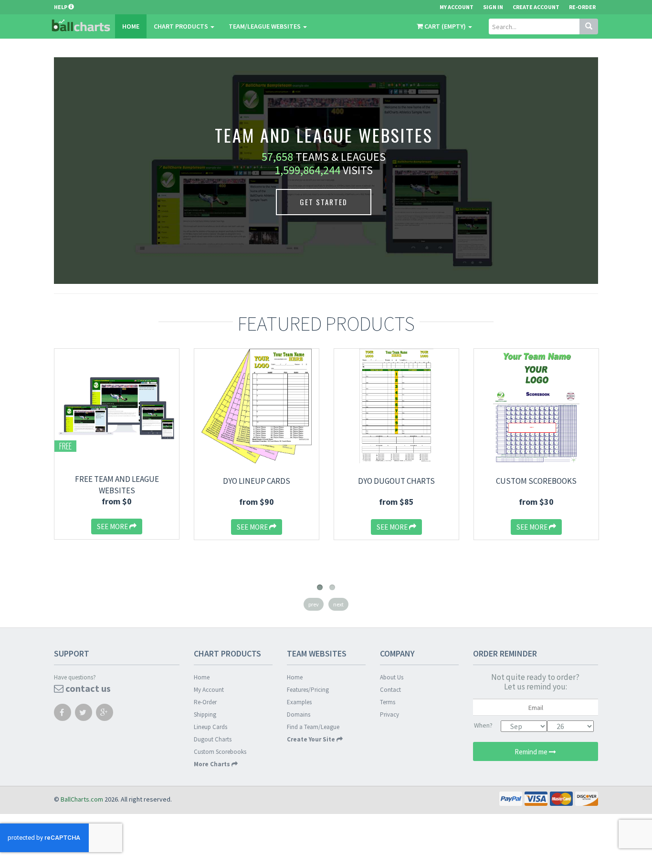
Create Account (536, 6)
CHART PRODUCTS (182, 26)
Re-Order (582, 6)
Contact (390, 690)
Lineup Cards (210, 727)
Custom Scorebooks (536, 481)
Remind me (532, 751)
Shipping (205, 714)
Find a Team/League (313, 727)
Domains (298, 714)
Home (130, 26)
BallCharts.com (82, 799)
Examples (299, 702)
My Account (209, 690)
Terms (387, 702)
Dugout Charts (212, 739)
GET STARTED (323, 202)
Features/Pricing (308, 690)
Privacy (389, 714)
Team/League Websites (265, 26)
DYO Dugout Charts (396, 481)
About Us (391, 677)
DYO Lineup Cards (256, 481)
